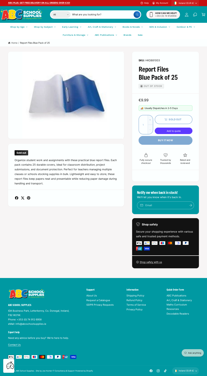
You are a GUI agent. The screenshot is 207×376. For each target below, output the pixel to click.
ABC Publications (176, 295)
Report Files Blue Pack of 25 (35, 42)
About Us (91, 295)
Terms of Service (136, 304)
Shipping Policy (135, 295)
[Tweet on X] (23, 198)
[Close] (11, 362)
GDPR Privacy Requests (100, 304)
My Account (162, 3)
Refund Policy (134, 300)
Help (146, 3)
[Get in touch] (195, 14)
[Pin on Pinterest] (29, 198)
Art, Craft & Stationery (179, 300)
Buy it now (165, 140)
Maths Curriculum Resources (177, 307)
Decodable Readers (178, 313)
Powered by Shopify (84, 371)
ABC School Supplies (25, 371)
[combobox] (106, 14)
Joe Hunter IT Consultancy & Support (58, 371)
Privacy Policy (134, 309)
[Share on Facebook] (17, 198)
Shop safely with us (151, 262)
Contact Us (14, 344)
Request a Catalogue (98, 300)
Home (14, 42)
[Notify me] (190, 205)
